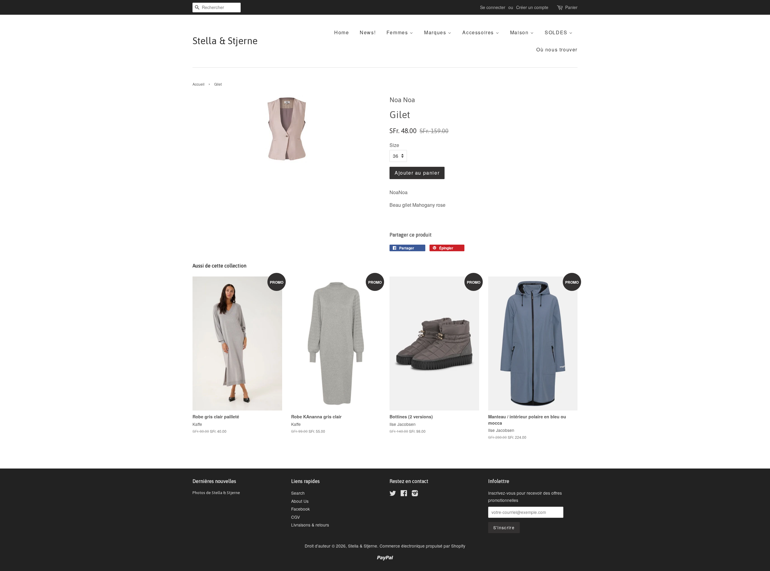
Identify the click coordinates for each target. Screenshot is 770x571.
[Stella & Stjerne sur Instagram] (414, 494)
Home (341, 32)
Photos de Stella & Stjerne (216, 492)
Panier (571, 7)
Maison (520, 32)
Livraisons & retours (310, 525)
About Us (300, 501)
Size (394, 145)
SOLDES (557, 32)
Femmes (398, 32)
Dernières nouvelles (214, 481)
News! (368, 32)
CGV (295, 517)
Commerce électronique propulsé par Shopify (422, 546)
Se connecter (492, 7)
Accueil (198, 84)
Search (298, 493)
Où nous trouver (557, 49)
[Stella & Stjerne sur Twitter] (393, 494)
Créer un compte (532, 7)
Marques (436, 32)
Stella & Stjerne (224, 40)
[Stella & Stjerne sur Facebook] (403, 494)
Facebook (300, 509)
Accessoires (478, 32)
